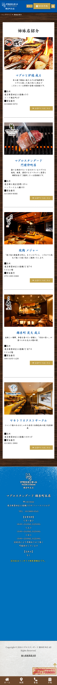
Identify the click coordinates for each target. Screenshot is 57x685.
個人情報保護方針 (28, 656)
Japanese (29, 6)
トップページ (6, 14)
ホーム (7, 682)
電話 (36, 682)
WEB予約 (43, 6)
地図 (21, 682)
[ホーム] (7, 679)
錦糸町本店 (10, 9)
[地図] (21, 679)
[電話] (35, 679)
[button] (53, 6)
